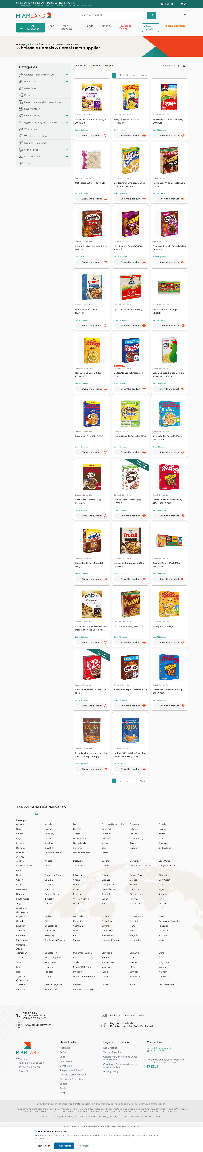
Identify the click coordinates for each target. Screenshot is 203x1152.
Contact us (66, 1065)
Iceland (133, 833)
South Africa (22, 898)
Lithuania (106, 838)
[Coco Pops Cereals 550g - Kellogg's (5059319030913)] (92, 477)
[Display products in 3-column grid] (177, 65)
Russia (105, 971)
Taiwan (19, 957)
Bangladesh (51, 952)
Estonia (134, 829)
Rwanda (77, 894)
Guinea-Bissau (52, 894)
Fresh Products (32, 156)
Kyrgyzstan (164, 962)
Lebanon (49, 967)
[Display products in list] (184, 65)
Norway (106, 843)
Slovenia (77, 848)
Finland (162, 829)
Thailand (49, 976)
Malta (161, 838)
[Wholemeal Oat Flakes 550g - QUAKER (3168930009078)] (169, 97)
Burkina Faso (23, 908)
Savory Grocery (32, 108)
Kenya (19, 884)
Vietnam (162, 971)
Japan (19, 962)
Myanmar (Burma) (82, 952)
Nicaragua (163, 930)
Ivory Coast (164, 879)
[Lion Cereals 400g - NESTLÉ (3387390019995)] (130, 604)
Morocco (77, 889)
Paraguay (49, 935)
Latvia (48, 838)
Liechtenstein (80, 838)
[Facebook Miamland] (148, 1066)
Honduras (163, 925)
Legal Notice (110, 1047)
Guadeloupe (51, 925)
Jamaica (20, 930)
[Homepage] (27, 1047)
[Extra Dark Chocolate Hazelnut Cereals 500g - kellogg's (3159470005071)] (92, 730)
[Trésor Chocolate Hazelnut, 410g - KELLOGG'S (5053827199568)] (169, 477)
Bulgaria (134, 824)
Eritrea (105, 875)
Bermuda (78, 916)
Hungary (106, 833)
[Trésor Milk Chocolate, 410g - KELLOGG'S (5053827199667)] (169, 667)
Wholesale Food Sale (44, 6)
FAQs (63, 1052)
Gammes (95, 65)
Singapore (135, 971)
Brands (80, 65)
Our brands (66, 1061)
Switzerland (164, 848)
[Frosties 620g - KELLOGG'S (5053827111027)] (92, 413)
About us (65, 1047)
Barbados (50, 916)
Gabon (19, 879)
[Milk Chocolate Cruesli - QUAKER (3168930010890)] (92, 287)
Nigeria (20, 894)
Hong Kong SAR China (56, 957)
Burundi (106, 861)
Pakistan (49, 971)
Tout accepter (64, 1145)
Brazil (161, 916)
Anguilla (134, 935)
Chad (47, 865)
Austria (48, 824)
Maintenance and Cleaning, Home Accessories (44, 102)
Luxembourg (136, 838)
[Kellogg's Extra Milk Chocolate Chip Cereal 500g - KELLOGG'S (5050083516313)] (130, 730)
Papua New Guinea (83, 989)
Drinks (27, 95)
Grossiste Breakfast (63, 6)
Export (63, 1083)
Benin (19, 875)
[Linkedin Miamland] (182, 4)
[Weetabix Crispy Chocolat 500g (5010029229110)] (92, 540)
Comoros (78, 865)
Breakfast (46, 44)
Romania (21, 848)
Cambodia (107, 952)
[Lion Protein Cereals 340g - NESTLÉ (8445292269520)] (130, 223)
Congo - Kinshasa (167, 865)
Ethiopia (77, 875)
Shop (35, 44)
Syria (161, 898)
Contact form (158, 1050)
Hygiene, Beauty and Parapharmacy (44, 122)
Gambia (49, 879)
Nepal (19, 971)
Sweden (134, 848)
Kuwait (133, 962)
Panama (20, 935)
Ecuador (20, 925)
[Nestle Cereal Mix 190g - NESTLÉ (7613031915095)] (169, 287)
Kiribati (77, 984)
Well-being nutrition (35, 136)
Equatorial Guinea (54, 875)
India (75, 957)
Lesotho (49, 884)
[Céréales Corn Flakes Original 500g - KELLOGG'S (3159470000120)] (169, 350)
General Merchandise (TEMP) (40, 74)
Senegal (106, 894)
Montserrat (107, 930)
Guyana (105, 925)
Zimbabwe (50, 898)
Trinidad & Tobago (111, 940)
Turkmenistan (137, 976)
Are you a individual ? (72, 1070)
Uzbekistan (164, 976)
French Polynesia (53, 984)
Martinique (50, 930)
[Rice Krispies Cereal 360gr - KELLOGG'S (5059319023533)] (169, 413)
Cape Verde (164, 861)
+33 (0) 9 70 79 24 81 (161, 1048)
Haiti (132, 925)
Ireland (162, 833)
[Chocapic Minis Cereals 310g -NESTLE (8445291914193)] (92, 223)
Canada (20, 921)
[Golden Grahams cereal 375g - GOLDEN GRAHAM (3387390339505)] (130, 160)
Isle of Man (135, 903)
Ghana (76, 879)
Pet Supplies (31, 81)
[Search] (151, 15)
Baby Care (30, 88)
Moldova (49, 843)
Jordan (76, 962)
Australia (20, 984)
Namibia (134, 889)
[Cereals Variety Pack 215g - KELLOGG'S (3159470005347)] (169, 540)
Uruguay (162, 940)
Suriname (78, 940)
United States (137, 940)
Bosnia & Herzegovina (113, 824)
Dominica (135, 921)
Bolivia (105, 916)
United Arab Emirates (84, 976)
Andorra (20, 824)
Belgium (77, 824)
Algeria (20, 861)
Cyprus (48, 829)
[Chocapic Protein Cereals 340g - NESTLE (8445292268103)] (169, 223)
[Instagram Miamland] (185, 4)
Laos (18, 967)
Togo (18, 903)
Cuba (19, 829)
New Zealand (51, 989)
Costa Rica (107, 921)
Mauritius (49, 889)
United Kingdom (82, 852)
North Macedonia (54, 852)
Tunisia (48, 903)
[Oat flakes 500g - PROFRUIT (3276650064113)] (92, 160)
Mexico (76, 930)
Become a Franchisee (72, 1079)
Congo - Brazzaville (140, 865)
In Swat (134, 898)
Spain (104, 848)
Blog (62, 1092)
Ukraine (20, 852)
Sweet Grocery (32, 115)
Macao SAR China (82, 967)
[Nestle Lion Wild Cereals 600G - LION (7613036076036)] (169, 160)
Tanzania (162, 903)
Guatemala (79, 925)
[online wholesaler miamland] (34, 15)
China (161, 952)
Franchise (106, 25)
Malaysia (106, 967)
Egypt (105, 903)
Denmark (106, 829)
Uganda (77, 903)
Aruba (133, 930)
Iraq (160, 957)
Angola (48, 861)
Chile (47, 921)
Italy (18, 838)
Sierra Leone (136, 894)
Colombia (78, 921)
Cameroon (135, 861)
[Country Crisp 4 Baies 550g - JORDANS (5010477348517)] (92, 97)
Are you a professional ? (73, 1074)
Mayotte (106, 865)
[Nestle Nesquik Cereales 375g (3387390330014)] (130, 413)
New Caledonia (166, 984)
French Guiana (137, 875)
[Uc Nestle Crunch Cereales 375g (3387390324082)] (130, 350)
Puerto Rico (108, 935)
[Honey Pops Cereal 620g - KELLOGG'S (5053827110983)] (92, 350)
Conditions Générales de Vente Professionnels (120, 1058)
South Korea (108, 962)
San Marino (22, 940)
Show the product (92, 135)
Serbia (105, 852)
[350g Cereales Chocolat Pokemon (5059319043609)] (130, 97)
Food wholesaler (26, 6)
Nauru (133, 984)
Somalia (162, 894)
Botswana (78, 861)
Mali (160, 884)
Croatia (162, 824)
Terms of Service (112, 1052)
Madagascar (108, 884)
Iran (132, 957)
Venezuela (21, 944)
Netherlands (79, 843)
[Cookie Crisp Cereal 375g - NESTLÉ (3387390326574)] (130, 477)
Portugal (163, 843)
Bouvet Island (137, 916)
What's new (30, 129)
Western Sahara (81, 898)
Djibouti (162, 875)
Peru (75, 935)
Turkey (105, 976)
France (19, 833)
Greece (76, 833)
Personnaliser (83, 1145)
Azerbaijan (21, 952)
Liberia (76, 884)
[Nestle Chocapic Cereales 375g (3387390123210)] (130, 667)
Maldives (134, 967)
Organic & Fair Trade (35, 142)
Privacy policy (110, 1071)
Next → (143, 75)
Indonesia (106, 957)
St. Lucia (162, 935)
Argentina (21, 916)
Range (109, 65)
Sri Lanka (134, 952)
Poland (133, 843)
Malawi (133, 884)
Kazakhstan (50, 962)
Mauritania (21, 889)
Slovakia (49, 848)
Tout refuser (44, 1145)
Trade (27, 163)
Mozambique (108, 889)
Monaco (20, 843)
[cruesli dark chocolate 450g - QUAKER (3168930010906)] (130, 540)
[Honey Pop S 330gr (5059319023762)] (169, 604)
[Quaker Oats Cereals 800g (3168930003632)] (130, 287)
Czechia (77, 829)
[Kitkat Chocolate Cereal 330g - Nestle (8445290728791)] (92, 667)
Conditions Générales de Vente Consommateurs (120, 1065)
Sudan (105, 898)
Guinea (133, 879)
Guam (105, 984)
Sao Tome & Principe (55, 940)
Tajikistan (21, 976)
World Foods (31, 149)
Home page (22, 44)
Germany (49, 833)
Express (118, 366)
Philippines (79, 971)
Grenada (106, 879)
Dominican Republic (169, 921)
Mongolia (163, 967)
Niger (161, 889)
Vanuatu (20, 989)
